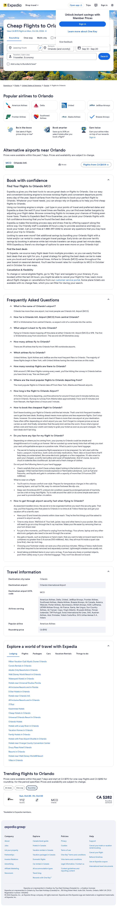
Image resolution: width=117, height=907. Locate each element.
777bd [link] (11, 704)
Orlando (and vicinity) (59, 48)
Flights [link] (16, 85)
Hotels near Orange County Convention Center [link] (29, 743)
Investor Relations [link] (11, 859)
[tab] (14, 38)
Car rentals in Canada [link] (41, 864)
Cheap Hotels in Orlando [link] (19, 713)
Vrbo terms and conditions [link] (71, 859)
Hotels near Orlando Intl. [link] (19, 696)
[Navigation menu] (112, 5)
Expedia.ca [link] (7, 85)
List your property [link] (11, 850)
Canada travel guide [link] (40, 841)
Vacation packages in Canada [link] (44, 855)
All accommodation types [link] (43, 868)
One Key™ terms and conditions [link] (73, 855)
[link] (82, 42)
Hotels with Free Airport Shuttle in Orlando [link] (27, 738)
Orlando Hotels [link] (15, 721)
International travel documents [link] (101, 866)
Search (104, 56)
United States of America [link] (31, 85)
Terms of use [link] (66, 850)
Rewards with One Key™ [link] (42, 878)
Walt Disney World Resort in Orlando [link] (25, 674)
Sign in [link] (92, 137)
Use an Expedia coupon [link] (98, 861)
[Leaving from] (23, 47)
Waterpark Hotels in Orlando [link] (21, 678)
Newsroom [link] (9, 873)
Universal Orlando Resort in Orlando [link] (25, 717)
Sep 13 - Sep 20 (90, 48)
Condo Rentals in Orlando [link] (20, 665)
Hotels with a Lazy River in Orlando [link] (24, 726)
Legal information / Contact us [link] (72, 864)
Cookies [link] (64, 845)
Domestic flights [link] (39, 859)
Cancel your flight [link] (96, 852)
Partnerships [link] (9, 855)
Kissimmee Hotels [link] (16, 708)
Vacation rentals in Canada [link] (43, 850)
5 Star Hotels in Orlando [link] (19, 691)
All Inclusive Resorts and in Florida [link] (23, 687)
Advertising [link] (9, 864)
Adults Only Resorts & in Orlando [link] (23, 670)
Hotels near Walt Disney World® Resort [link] (26, 756)
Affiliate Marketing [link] (12, 868)
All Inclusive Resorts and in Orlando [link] (24, 700)
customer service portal (68, 279)
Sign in (104, 5)
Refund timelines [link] (96, 857)
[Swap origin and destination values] (40, 47)
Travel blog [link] (37, 873)
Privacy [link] (63, 841)
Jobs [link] (6, 845)
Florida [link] (46, 85)
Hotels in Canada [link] (39, 845)
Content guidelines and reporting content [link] (70, 869)
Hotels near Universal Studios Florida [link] (25, 683)
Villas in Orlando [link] (16, 760)
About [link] (7, 841)
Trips (88, 5)
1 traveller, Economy (23, 57)
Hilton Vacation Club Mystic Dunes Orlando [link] (28, 661)
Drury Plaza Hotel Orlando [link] (20, 747)
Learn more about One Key (82, 31)
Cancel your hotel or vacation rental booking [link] (100, 846)
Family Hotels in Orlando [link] (19, 734)
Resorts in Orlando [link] (17, 751)
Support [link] (92, 841)
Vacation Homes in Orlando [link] (21, 730)
